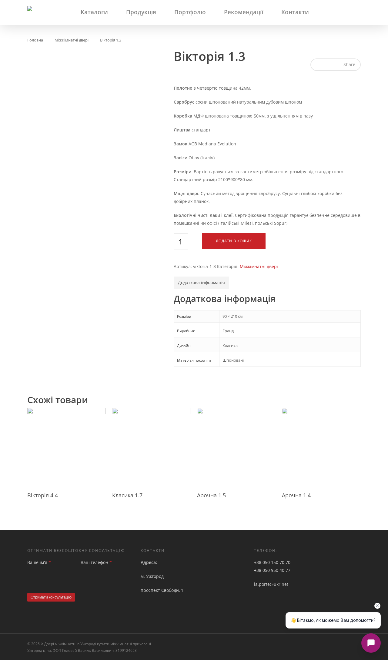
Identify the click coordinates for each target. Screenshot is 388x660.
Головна (35, 40)
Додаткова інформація (201, 282)
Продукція (141, 12)
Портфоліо (190, 12)
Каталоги (94, 12)
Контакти (295, 12)
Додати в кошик (234, 241)
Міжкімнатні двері (72, 40)
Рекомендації (243, 12)
